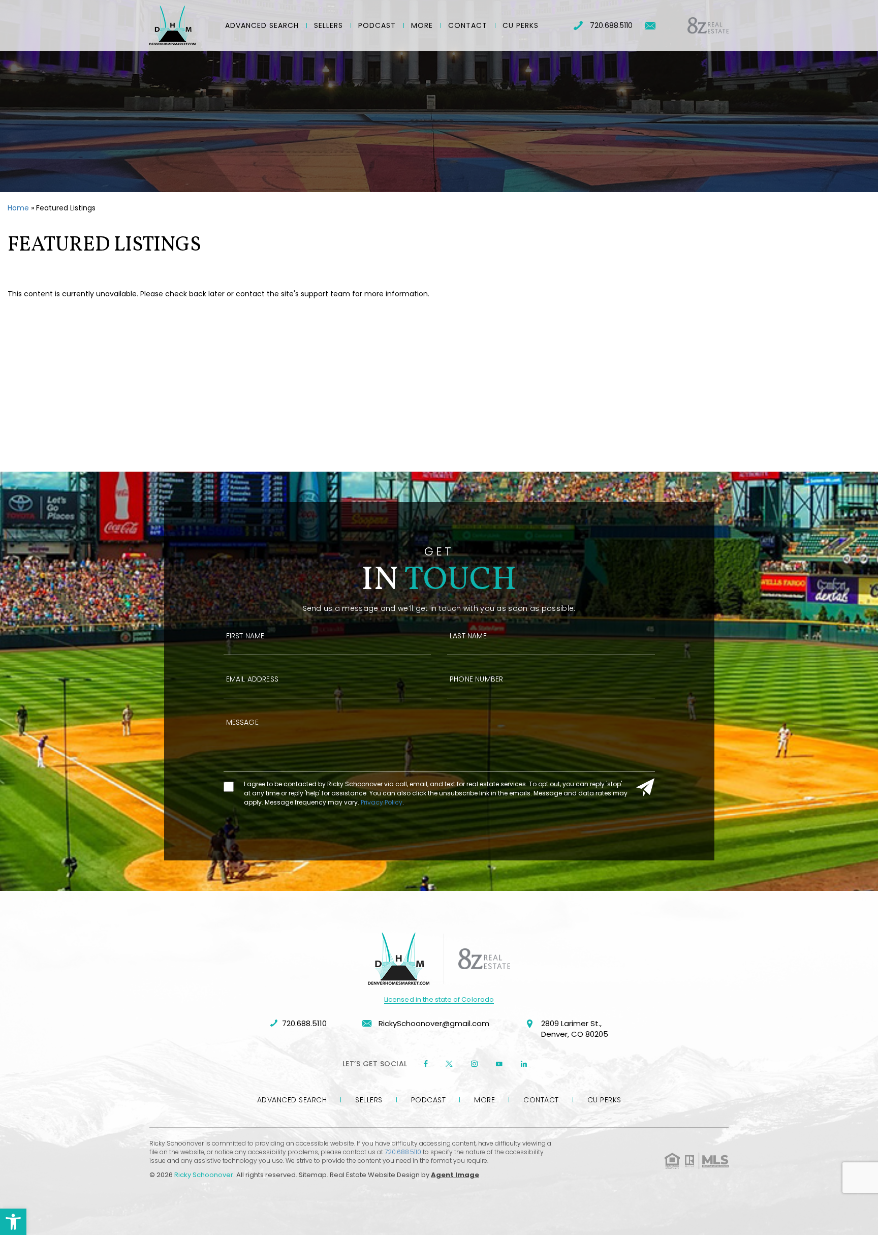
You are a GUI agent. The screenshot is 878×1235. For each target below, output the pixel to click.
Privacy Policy (381, 802)
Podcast (377, 25)
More (422, 25)
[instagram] (474, 1063)
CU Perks (521, 25)
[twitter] (449, 1063)
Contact (467, 25)
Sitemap (313, 1175)
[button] (13, 1222)
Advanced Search (262, 25)
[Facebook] (426, 1063)
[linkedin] (523, 1063)
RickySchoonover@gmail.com (433, 1023)
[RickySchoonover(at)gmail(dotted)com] (650, 25)
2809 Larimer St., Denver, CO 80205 (574, 1028)
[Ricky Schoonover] (172, 25)
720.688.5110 (611, 25)
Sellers (328, 25)
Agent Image (455, 1175)
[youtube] (499, 1063)
